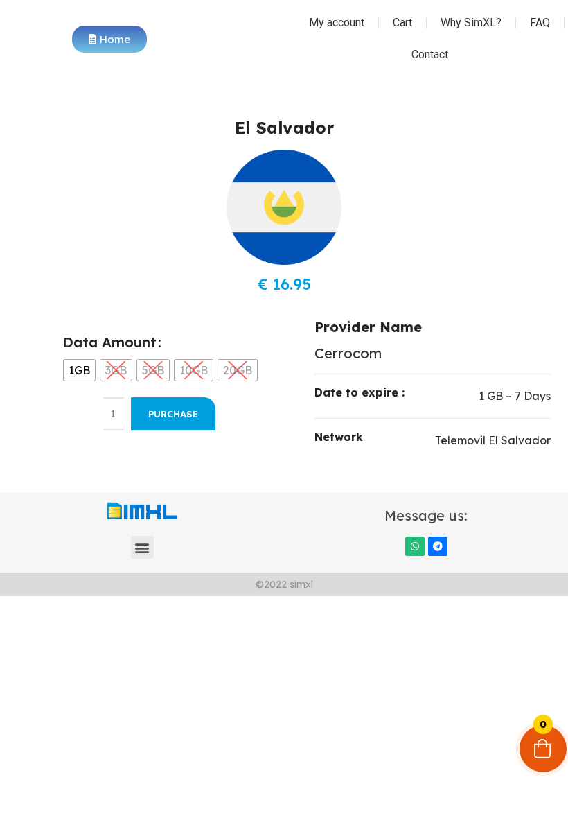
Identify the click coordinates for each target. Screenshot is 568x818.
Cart (402, 22)
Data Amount (109, 342)
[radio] (79, 370)
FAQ (540, 22)
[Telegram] (437, 546)
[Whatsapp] (415, 546)
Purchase (173, 413)
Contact (429, 54)
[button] (142, 547)
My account (336, 22)
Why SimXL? (471, 22)
